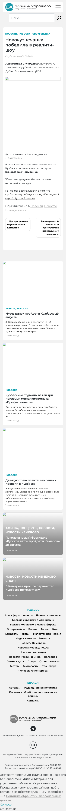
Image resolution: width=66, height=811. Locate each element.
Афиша (10, 308)
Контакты (33, 700)
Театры (14, 666)
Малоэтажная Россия (47, 633)
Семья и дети (15, 661)
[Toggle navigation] (58, 7)
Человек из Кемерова (33, 670)
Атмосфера (12, 615)
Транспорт (49, 666)
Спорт (32, 661)
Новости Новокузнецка (34, 33)
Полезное (50, 656)
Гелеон (32, 629)
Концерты (11, 633)
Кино (55, 629)
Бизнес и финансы (48, 615)
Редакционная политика (40, 687)
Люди (26, 633)
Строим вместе (49, 661)
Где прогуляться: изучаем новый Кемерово (17, 224)
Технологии (31, 666)
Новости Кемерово (33, 643)
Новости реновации (33, 652)
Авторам (14, 687)
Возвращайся (16, 629)
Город (45, 629)
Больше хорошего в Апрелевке (33, 620)
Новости (11, 33)
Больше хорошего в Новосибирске (33, 624)
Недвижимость (26, 638)
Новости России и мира (24, 656)
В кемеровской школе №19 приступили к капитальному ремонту (50, 227)
